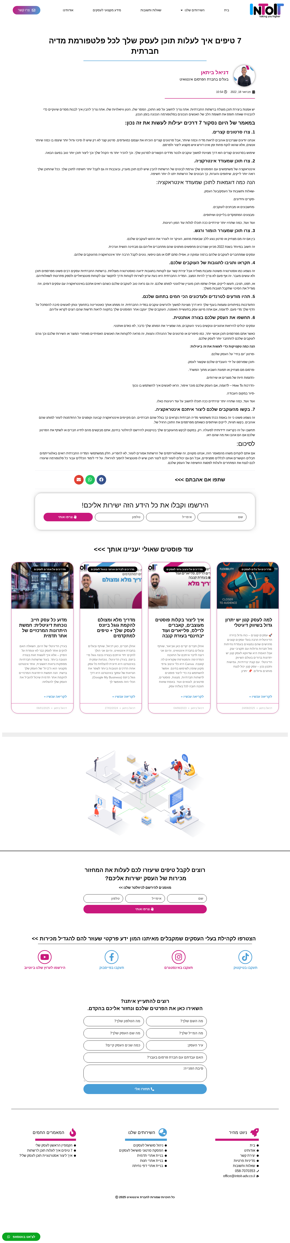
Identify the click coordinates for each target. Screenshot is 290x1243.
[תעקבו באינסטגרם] (179, 957)
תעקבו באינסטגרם (178, 967)
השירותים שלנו (195, 10)
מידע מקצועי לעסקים (107, 10)
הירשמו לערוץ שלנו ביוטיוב (44, 967)
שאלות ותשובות (151, 10)
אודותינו (68, 10)
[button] (101, 480)
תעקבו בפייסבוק (111, 967)
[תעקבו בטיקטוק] (245, 957)
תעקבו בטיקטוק (245, 967)
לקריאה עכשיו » (260, 696)
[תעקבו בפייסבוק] (111, 957)
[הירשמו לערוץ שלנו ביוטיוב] (45, 957)
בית (226, 10)
